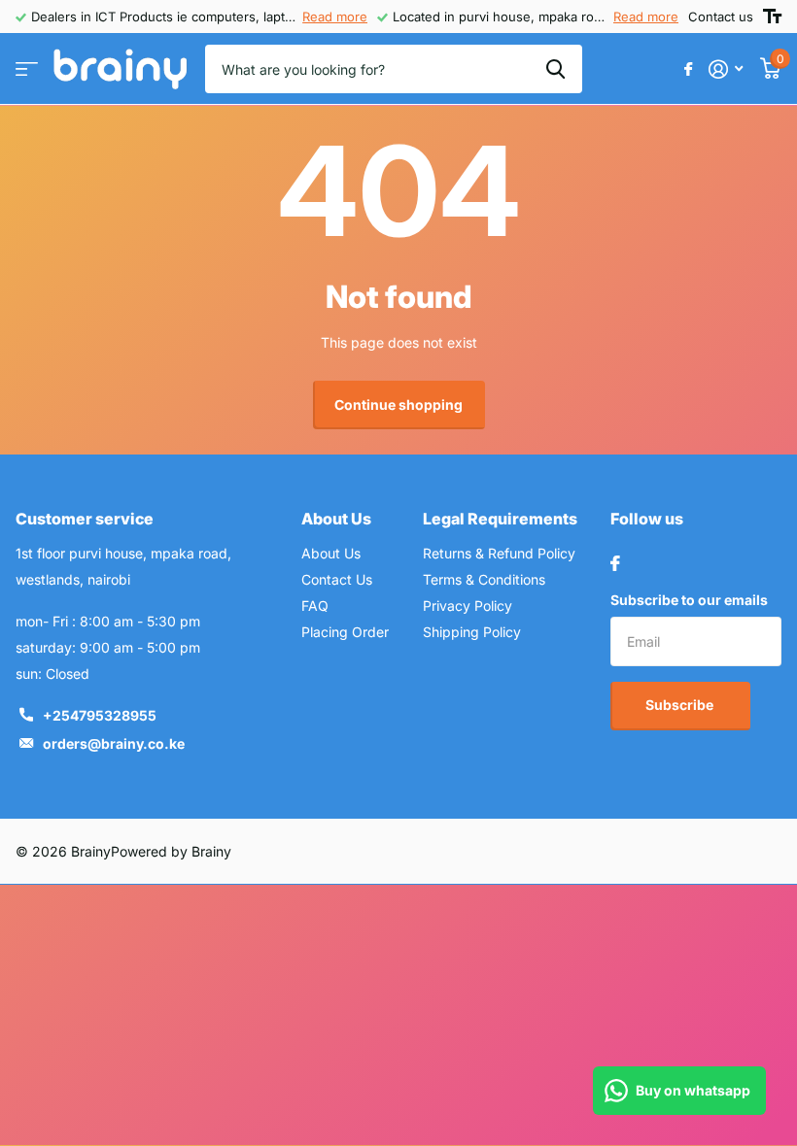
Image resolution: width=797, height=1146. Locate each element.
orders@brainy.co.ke (114, 743)
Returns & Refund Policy (499, 553)
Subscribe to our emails (689, 599)
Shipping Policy (472, 632)
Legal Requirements (500, 518)
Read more (334, 16)
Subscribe (680, 704)
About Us (336, 518)
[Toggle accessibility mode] (772, 16)
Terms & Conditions (484, 579)
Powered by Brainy (171, 851)
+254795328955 (99, 715)
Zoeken (555, 69)
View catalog (27, 69)
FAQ (315, 605)
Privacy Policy (467, 605)
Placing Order (345, 632)
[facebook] (615, 563)
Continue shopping (398, 404)
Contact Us (336, 579)
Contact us (720, 16)
